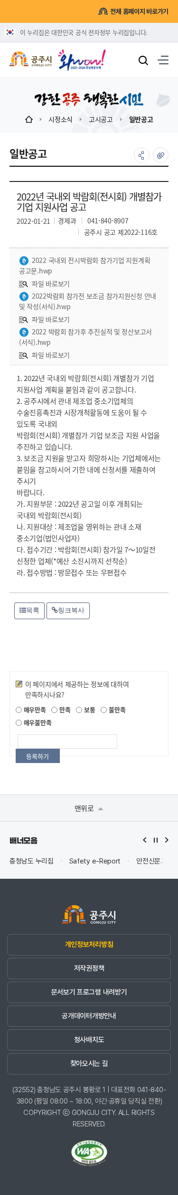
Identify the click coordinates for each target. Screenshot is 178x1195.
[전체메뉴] (163, 60)
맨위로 (85, 808)
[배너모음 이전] (145, 840)
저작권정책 (89, 968)
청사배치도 (89, 1039)
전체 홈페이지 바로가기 (139, 11)
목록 (32, 610)
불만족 (116, 709)
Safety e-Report (95, 861)
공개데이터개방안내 (89, 1016)
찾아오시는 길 (89, 1063)
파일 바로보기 (51, 283)
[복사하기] (161, 155)
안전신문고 (151, 861)
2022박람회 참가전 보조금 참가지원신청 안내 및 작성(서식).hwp (87, 301)
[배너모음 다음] (167, 840)
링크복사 (71, 610)
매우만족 (34, 709)
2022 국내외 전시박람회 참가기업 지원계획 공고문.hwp (84, 265)
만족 (63, 709)
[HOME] (29, 119)
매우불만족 (36, 722)
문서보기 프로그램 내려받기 (89, 992)
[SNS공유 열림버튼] (142, 155)
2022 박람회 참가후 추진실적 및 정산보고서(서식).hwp (85, 337)
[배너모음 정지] (156, 840)
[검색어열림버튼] (143, 60)
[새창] (82, 56)
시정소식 (60, 119)
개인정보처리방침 (89, 944)
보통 (88, 709)
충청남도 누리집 (31, 861)
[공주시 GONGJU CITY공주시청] (30, 60)
